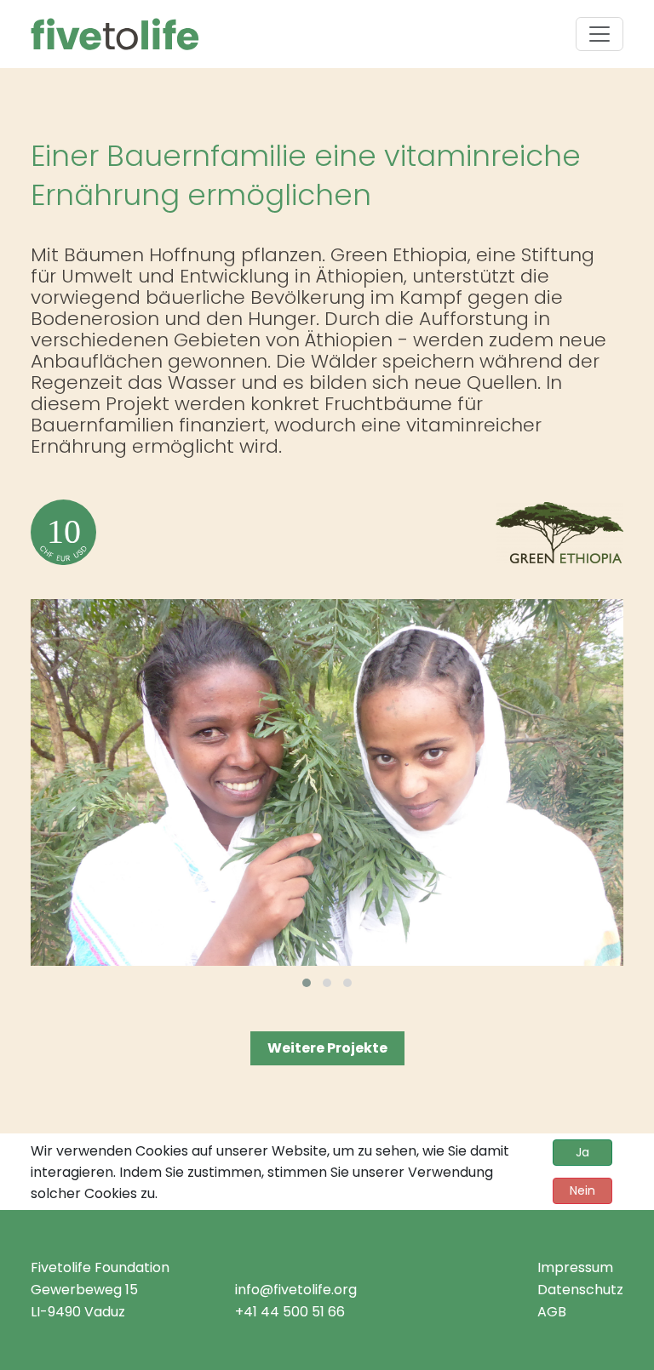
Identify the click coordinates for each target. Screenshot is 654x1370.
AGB (551, 1311)
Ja (582, 1152)
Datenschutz (580, 1289)
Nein (582, 1190)
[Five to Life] (115, 34)
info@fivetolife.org (296, 1289)
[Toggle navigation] (599, 34)
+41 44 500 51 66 (290, 1311)
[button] (306, 982)
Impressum (575, 1267)
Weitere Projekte (327, 1048)
